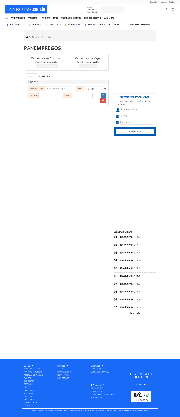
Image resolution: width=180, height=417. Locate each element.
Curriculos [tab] (44, 76)
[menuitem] (152, 2)
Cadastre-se (135, 131)
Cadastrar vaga (88, 66)
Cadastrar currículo (47, 66)
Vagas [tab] (31, 76)
